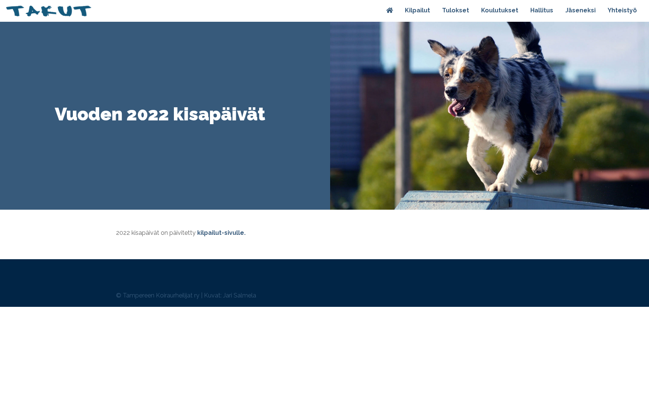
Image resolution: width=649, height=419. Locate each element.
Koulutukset (499, 10)
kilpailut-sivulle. (221, 232)
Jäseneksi (580, 10)
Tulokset (455, 10)
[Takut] (48, 10)
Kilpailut (417, 10)
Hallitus (541, 10)
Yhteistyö (622, 10)
